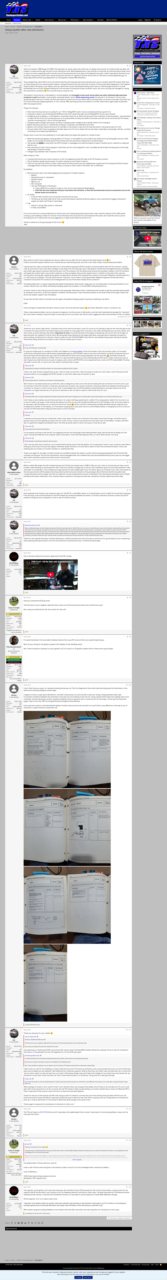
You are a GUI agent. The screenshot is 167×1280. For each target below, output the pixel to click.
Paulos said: (28, 345)
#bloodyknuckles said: (31, 525)
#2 (130, 257)
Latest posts (138, 89)
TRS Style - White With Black (15, 1265)
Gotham (19, 670)
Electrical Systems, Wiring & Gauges (147, 186)
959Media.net (100, 1268)
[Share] (127, 66)
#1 (130, 66)
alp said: (27, 1144)
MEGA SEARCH (111, 20)
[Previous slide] (136, 324)
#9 (130, 637)
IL (21, 574)
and (33, 1025)
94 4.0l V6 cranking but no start (148, 103)
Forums (17, 20)
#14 (130, 1187)
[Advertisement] (69, 48)
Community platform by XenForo (79, 1268)
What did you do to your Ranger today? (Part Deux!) (148, 129)
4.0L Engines (140, 125)
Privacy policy (146, 1265)
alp (7, 33)
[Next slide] (158, 324)
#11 (130, 1030)
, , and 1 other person (38, 1213)
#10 (130, 685)
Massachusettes (17, 87)
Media (38, 20)
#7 (130, 553)
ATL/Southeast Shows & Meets (148, 111)
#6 (130, 521)
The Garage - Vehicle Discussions (146, 108)
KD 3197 (43, 1112)
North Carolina (17, 278)
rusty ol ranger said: (30, 1036)
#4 (130, 462)
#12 (130, 1109)
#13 (130, 1140)
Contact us (127, 1265)
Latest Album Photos (142, 319)
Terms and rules (135, 1265)
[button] (32, 20)
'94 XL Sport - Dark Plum (145, 93)
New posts (8, 23)
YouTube (100, 20)
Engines (139, 148)
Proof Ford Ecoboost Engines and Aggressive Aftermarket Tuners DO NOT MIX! (147, 141)
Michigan (19, 622)
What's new (27, 20)
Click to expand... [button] (77, 1160)
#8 (130, 597)
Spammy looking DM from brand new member (146, 163)
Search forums (17, 23)
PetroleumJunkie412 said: (32, 1055)
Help (152, 1265)
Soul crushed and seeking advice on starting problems (149, 152)
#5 (130, 490)
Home (9, 20)
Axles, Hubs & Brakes (143, 176)
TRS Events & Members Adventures (147, 115)
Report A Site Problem (143, 167)
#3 (130, 325)
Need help (140, 170)
